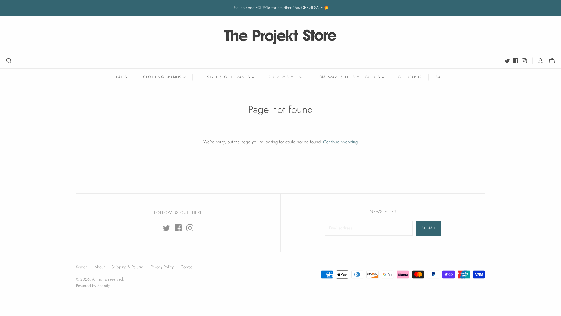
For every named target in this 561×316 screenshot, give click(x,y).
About (99, 267)
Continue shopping (340, 142)
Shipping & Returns (128, 267)
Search (81, 267)
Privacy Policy (162, 267)
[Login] (540, 61)
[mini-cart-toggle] (552, 61)
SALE (440, 77)
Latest (122, 77)
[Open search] (9, 61)
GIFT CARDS (409, 77)
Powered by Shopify (93, 285)
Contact (187, 267)
